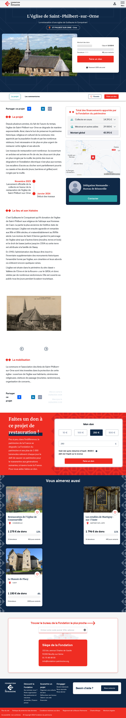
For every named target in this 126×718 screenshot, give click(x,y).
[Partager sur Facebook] (29, 109)
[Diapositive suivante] (46, 349)
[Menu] (123, 3)
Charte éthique (95, 710)
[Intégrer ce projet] (49, 109)
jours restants (108, 52)
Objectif (108, 45)
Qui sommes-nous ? (30, 690)
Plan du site (5, 710)
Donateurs (81, 52)
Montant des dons (83, 42)
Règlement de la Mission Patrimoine (75, 710)
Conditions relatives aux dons (50, 710)
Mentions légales (109, 710)
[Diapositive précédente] (22, 349)
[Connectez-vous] (115, 4)
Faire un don (95, 59)
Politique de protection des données (24, 710)
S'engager (61, 684)
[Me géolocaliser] (85, 630)
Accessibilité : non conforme (11, 715)
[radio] (65, 432)
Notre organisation (30, 692)
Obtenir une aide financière (46, 699)
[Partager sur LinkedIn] (42, 109)
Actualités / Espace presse (30, 701)
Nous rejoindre (62, 689)
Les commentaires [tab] (32, 96)
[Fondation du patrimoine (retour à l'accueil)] (12, 3)
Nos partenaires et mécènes (30, 696)
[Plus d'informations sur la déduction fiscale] (96, 451)
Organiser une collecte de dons (48, 691)
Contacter (93, 198)
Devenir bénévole (62, 687)
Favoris (96, 96)
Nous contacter (109, 688)
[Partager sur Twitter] (36, 109)
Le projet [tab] (15, 96)
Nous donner (61, 692)
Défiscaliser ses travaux (48, 695)
